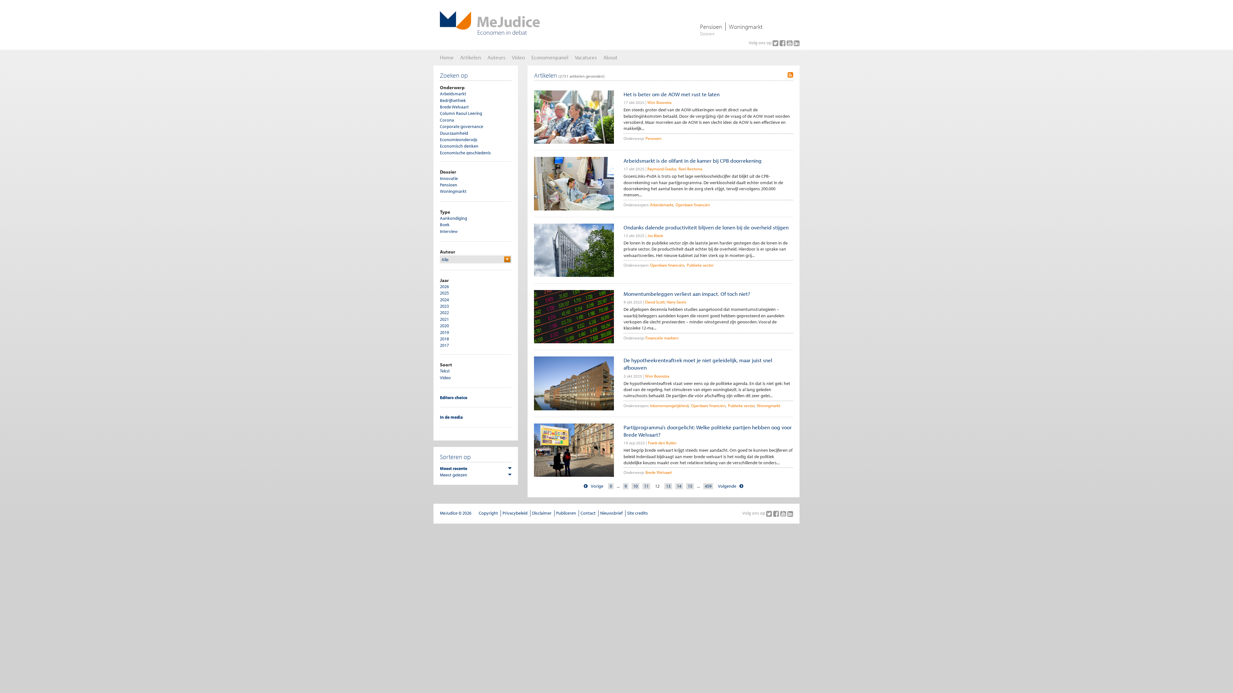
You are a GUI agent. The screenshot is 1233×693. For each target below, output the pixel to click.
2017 (444, 345)
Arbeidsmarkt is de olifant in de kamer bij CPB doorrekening (693, 160)
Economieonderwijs (458, 139)
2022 (444, 312)
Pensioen (711, 26)
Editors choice (453, 397)
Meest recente (453, 468)
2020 (444, 326)
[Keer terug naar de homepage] (490, 23)
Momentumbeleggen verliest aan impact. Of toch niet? (687, 293)
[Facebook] (783, 43)
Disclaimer (542, 513)
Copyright (488, 513)
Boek (445, 224)
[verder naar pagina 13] (741, 486)
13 (668, 486)
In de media (451, 417)
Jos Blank (655, 235)
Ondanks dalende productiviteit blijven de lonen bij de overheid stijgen (706, 227)
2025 (444, 293)
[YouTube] (790, 43)
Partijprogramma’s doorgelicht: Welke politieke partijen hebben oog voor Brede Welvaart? (708, 431)
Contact (588, 513)
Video (445, 378)
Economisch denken (459, 146)
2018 (444, 339)
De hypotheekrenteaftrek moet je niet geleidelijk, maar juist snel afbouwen (698, 364)
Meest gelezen (453, 475)
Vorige (597, 486)
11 (646, 486)
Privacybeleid (515, 513)
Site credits (637, 513)
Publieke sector (700, 265)
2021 (444, 319)
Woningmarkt (746, 26)
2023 (444, 306)
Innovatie (449, 178)
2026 (444, 286)
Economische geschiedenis (465, 153)
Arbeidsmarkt (453, 94)
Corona (447, 120)
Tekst (445, 371)
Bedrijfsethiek (453, 100)
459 (708, 486)
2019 (444, 332)
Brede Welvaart (454, 107)
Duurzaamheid (454, 133)
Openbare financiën (693, 204)
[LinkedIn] (797, 43)
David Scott (655, 301)
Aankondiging (453, 218)
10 (635, 486)
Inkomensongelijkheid (669, 405)
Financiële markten (661, 337)
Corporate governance (461, 126)
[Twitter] (776, 43)
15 (690, 486)
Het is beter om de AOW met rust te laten (672, 94)
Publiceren (566, 513)
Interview (449, 231)
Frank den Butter (662, 442)
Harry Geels (676, 301)
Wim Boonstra (659, 102)
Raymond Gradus (662, 168)
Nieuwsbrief (611, 513)
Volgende (727, 486)
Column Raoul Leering (461, 113)
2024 (444, 300)
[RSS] (790, 75)
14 (679, 486)
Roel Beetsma (690, 168)
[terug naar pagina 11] (585, 486)
